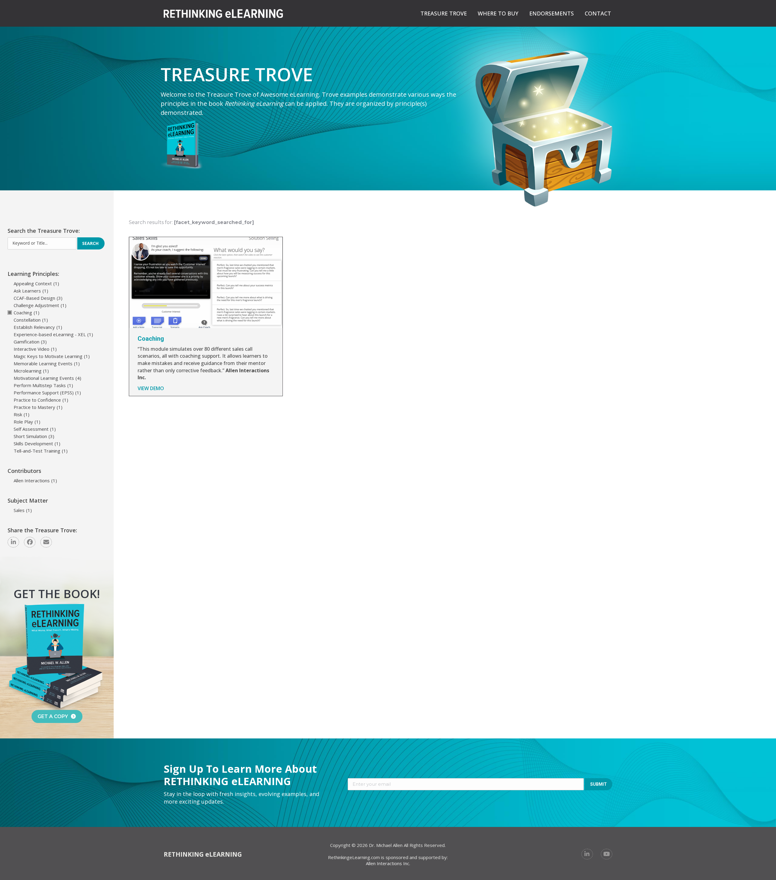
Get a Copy (53, 716)
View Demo (151, 388)
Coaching (151, 338)
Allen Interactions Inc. (388, 863)
